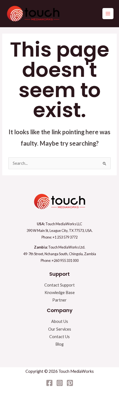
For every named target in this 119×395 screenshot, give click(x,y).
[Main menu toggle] (107, 13)
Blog (59, 344)
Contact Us (59, 336)
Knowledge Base (60, 292)
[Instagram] (59, 382)
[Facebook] (49, 382)
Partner (59, 300)
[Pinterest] (69, 382)
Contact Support (59, 285)
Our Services (59, 329)
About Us (59, 321)
